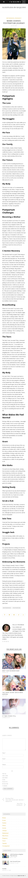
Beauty (4, 817)
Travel (3, 840)
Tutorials (4, 843)
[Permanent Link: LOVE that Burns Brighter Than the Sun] (5, 857)
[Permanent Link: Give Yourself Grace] (5, 864)
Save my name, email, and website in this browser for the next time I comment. (5, 779)
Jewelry (4, 828)
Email (4, 758)
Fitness (4, 825)
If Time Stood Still (9, 716)
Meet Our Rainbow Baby (11, 671)
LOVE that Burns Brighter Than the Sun (16, 855)
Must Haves (5, 835)
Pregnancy (18, 18)
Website (4, 764)
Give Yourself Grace (15, 861)
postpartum (16, 607)
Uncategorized (5, 846)
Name (4, 753)
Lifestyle (4, 830)
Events (4, 820)
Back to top (21, 875)
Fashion (4, 823)
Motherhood (10, 18)
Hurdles (4, 868)
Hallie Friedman (18, 624)
